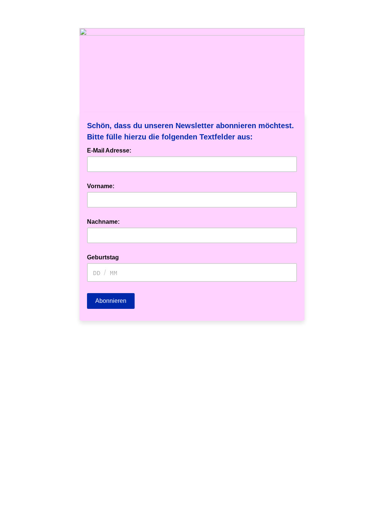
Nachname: (103, 222)
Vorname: (100, 186)
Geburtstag (103, 257)
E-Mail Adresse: (111, 150)
